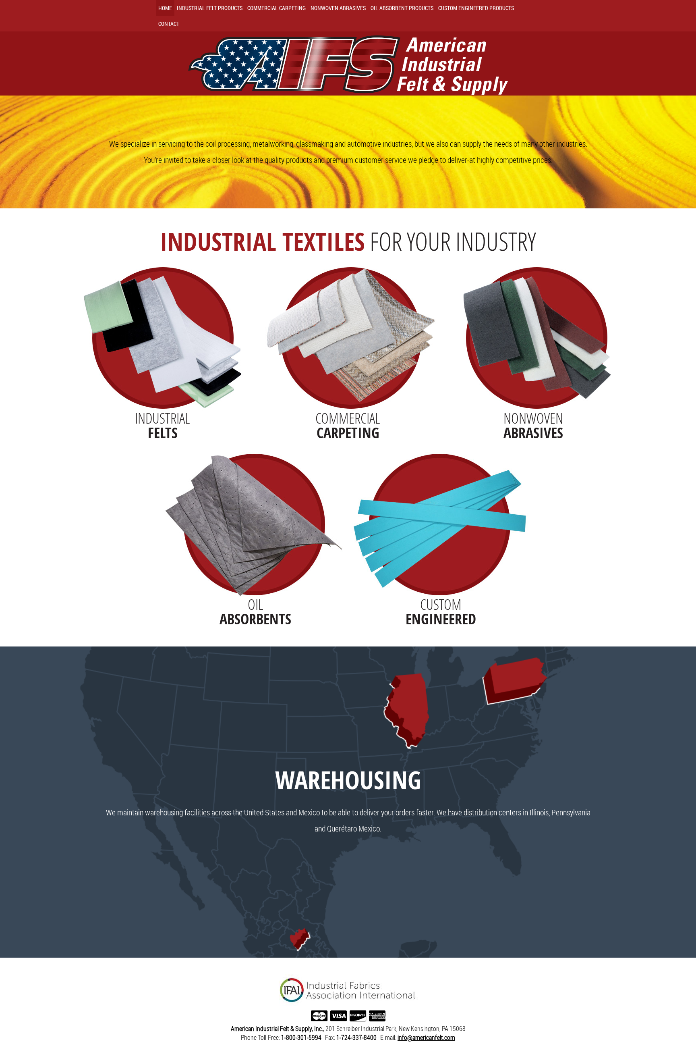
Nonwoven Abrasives (338, 8)
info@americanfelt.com (426, 1037)
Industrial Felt (209, 8)
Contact (168, 23)
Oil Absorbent (402, 8)
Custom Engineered (476, 8)
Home (165, 8)
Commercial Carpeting (276, 8)
